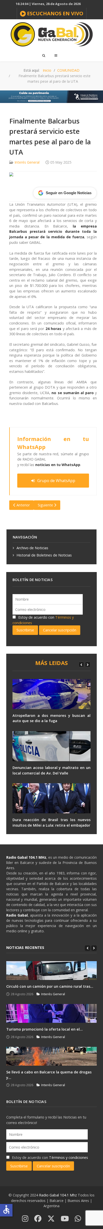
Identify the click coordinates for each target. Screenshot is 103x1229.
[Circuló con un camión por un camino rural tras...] (51, 970)
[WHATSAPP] (78, 1219)
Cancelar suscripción (59, 630)
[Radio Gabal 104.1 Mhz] (51, 34)
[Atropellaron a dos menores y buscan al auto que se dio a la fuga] (51, 694)
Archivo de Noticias (32, 547)
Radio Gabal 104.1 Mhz (58, 1195)
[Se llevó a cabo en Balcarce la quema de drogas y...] (51, 1056)
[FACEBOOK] (38, 1219)
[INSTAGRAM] (25, 1219)
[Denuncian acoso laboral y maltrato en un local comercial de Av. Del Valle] (51, 746)
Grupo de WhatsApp (56, 480)
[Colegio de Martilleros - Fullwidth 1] (51, 96)
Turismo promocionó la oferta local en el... (44, 1029)
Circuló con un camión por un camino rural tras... (49, 986)
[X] (51, 1219)
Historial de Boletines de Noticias (44, 555)
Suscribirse (25, 630)
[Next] (87, 664)
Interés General (27, 162)
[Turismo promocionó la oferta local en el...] (51, 1013)
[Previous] (81, 664)
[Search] (43, 55)
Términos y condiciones (68, 1157)
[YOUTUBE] (64, 1219)
